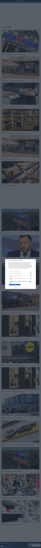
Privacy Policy (25, 287)
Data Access (20, 287)
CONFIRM (14, 284)
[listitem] (20, 271)
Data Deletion (16, 287)
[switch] (30, 273)
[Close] (34, 260)
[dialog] (20, 274)
